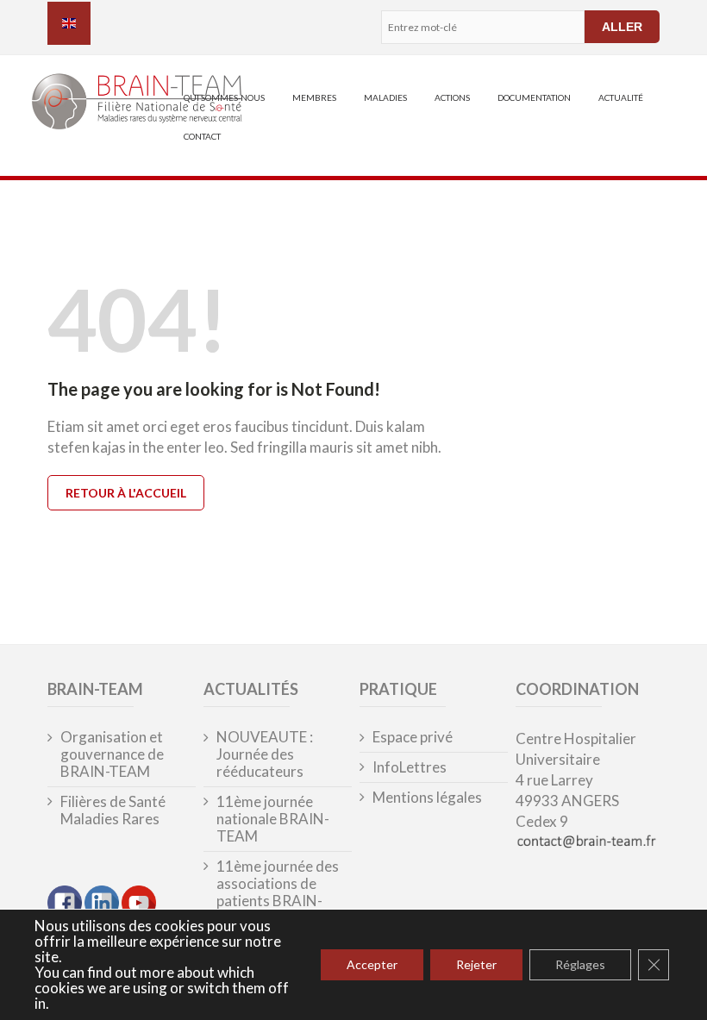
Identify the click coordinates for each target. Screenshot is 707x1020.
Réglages (580, 964)
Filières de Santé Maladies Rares (113, 810)
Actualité (620, 97)
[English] (69, 23)
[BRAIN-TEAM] (108, 104)
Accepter (372, 964)
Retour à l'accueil (126, 492)
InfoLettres (409, 767)
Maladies (385, 97)
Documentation (534, 97)
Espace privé (412, 737)
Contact (202, 136)
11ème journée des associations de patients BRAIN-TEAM (277, 892)
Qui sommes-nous (224, 97)
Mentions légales (427, 797)
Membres (314, 97)
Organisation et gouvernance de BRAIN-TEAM (112, 754)
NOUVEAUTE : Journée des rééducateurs (264, 754)
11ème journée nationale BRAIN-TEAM (272, 819)
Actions (452, 97)
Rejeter (476, 964)
